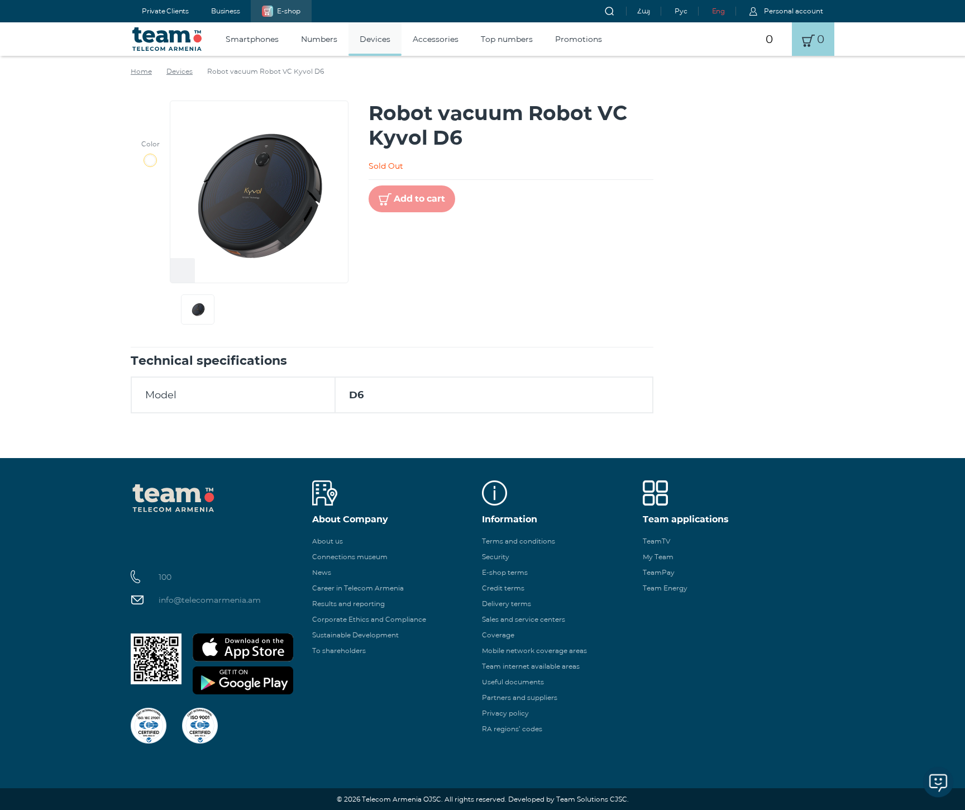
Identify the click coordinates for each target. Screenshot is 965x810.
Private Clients (165, 11)
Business (225, 11)
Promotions (578, 39)
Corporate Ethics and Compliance (369, 619)
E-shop (288, 11)
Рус (681, 11)
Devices (375, 39)
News (321, 572)
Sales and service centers (523, 619)
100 (165, 577)
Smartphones (252, 39)
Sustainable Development (355, 635)
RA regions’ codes (512, 729)
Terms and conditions (518, 541)
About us (327, 541)
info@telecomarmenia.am (210, 600)
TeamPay (659, 572)
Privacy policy (505, 713)
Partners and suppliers (519, 697)
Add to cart (419, 198)
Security (495, 556)
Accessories (435, 39)
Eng (718, 11)
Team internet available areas (531, 666)
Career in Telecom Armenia (358, 588)
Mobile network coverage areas (534, 650)
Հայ (643, 11)
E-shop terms (505, 572)
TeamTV (656, 541)
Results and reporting (348, 603)
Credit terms (503, 588)
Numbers (319, 39)
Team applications (686, 519)
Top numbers (507, 39)
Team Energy (665, 588)
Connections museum (350, 556)
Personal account (793, 11)
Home (141, 71)
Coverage (498, 635)
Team (167, 39)
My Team (658, 556)
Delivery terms (506, 603)
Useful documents (513, 682)
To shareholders (339, 650)
